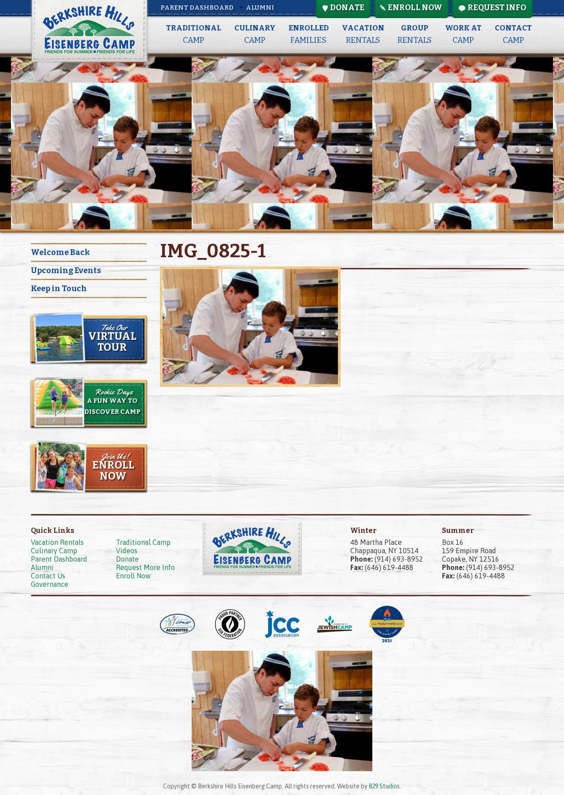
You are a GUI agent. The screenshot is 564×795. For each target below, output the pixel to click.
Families (309, 34)
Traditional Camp (143, 542)
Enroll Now (133, 576)
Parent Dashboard (197, 7)
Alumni (260, 7)
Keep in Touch (59, 288)
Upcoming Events (66, 270)
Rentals (363, 34)
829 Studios (384, 786)
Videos (126, 551)
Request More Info (145, 567)
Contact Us (48, 576)
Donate (127, 559)
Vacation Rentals (57, 542)
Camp (193, 34)
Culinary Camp (54, 551)
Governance (49, 584)
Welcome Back (60, 252)
